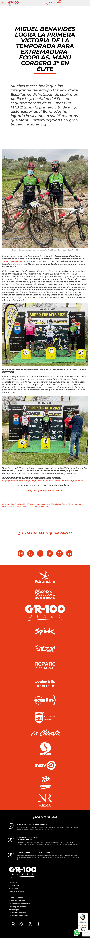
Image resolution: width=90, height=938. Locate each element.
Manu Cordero (8, 507)
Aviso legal (14, 910)
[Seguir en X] (30, 553)
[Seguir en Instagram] (21, 553)
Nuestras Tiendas (17, 901)
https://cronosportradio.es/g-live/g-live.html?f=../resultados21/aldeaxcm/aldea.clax (42, 480)
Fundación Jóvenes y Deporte (70, 504)
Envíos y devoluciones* (19, 907)
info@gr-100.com (16, 891)
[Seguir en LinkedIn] (69, 553)
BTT (28, 504)
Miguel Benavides (23, 507)
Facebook (49, 490)
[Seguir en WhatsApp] (59, 553)
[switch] (83, 929)
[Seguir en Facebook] (40, 553)
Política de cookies (17, 913)
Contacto (13, 882)
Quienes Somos (16, 898)
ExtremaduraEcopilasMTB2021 (44, 504)
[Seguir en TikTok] (30, 924)
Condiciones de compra (19, 904)
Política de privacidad (19, 916)
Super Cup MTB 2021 (12, 261)
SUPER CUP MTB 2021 (41, 507)
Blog (29, 490)
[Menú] (86, 914)
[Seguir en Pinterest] (50, 553)
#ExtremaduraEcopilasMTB (13, 504)
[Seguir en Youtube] (13, 924)
